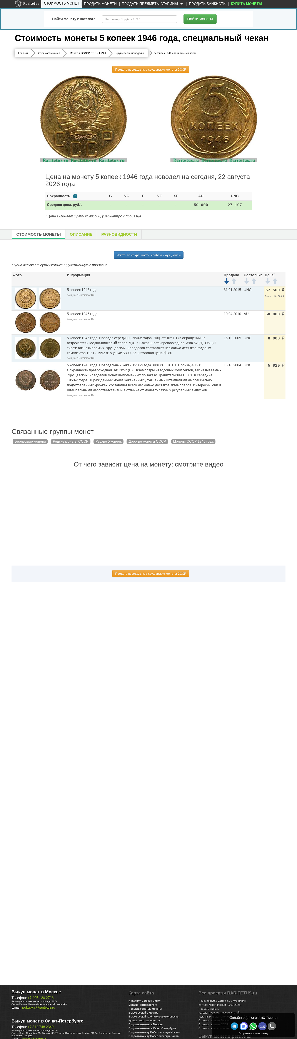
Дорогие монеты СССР (147, 441)
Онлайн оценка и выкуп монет (253, 1017)
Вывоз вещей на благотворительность (153, 1016)
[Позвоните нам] (272, 1026)
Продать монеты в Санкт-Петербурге (152, 1028)
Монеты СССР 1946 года (193, 441)
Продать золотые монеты (145, 1008)
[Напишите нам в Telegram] (234, 1026)
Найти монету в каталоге (73, 19)
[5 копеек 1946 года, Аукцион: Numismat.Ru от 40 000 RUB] (26, 298)
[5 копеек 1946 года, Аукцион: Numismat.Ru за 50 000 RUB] (26, 322)
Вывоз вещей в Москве (143, 1012)
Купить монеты (246, 4)
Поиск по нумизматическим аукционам (222, 1001)
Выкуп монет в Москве (36, 991)
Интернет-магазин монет (144, 1001)
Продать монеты (100, 4)
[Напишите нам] (244, 1026)
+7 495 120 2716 (41, 998)
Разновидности (119, 234)
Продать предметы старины (150, 4)
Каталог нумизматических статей (219, 1012)
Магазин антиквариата (142, 1004)
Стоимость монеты (38, 234)
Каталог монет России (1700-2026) (220, 1004)
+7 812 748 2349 (41, 1027)
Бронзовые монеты (30, 441)
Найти (200, 19)
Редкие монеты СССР (70, 441)
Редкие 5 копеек (108, 441)
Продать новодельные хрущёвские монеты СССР (150, 69)
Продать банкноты (207, 4)
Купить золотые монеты (144, 1020)
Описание (81, 234)
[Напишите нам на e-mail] (262, 1026)
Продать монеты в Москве (145, 1024)
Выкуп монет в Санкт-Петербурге (47, 1021)
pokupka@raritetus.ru (38, 1007)
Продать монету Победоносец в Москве (154, 1032)
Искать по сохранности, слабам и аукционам (149, 255)
